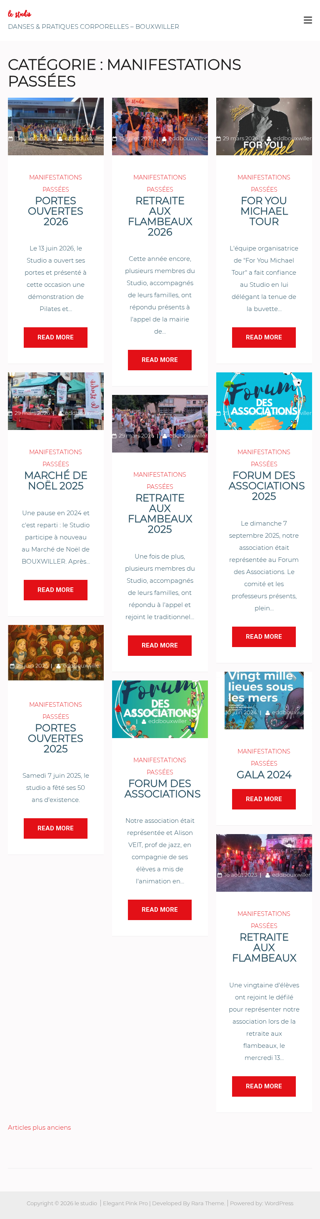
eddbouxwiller (84, 138)
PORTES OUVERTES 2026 (55, 211)
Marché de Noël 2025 (56, 480)
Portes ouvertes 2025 (55, 738)
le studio (19, 14)
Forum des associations (163, 788)
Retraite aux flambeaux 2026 (160, 216)
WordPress (279, 1203)
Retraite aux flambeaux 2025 (160, 513)
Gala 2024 (264, 775)
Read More (56, 337)
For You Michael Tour (264, 211)
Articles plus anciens (39, 1127)
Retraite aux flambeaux (264, 947)
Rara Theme (207, 1203)
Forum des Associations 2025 (267, 485)
